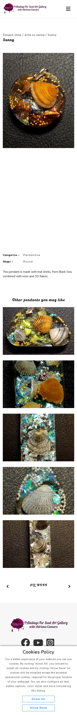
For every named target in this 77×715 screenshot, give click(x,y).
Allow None (38, 708)
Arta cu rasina (34, 35)
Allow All (38, 699)
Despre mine (12, 35)
